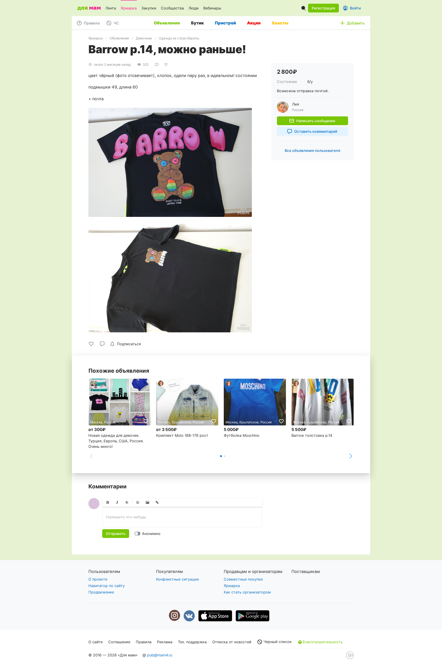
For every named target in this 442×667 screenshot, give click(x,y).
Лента (110, 8)
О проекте (97, 579)
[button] (323, 8)
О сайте (95, 642)
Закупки (148, 8)
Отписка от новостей (231, 642)
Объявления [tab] (167, 23)
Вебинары (212, 8)
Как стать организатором (247, 592)
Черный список (277, 641)
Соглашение (119, 642)
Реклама (164, 642)
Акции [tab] (254, 23)
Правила (143, 642)
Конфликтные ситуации (177, 579)
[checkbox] (126, 344)
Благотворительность (323, 642)
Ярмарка (129, 8)
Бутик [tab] (197, 23)
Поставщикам (305, 571)
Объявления (119, 38)
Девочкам (144, 38)
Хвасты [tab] (280, 23)
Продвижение (101, 592)
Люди (194, 8)
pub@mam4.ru (159, 655)
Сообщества (172, 8)
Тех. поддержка (192, 642)
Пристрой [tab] (225, 23)
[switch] (148, 533)
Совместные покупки (243, 579)
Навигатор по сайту (106, 585)
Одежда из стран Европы (179, 38)
